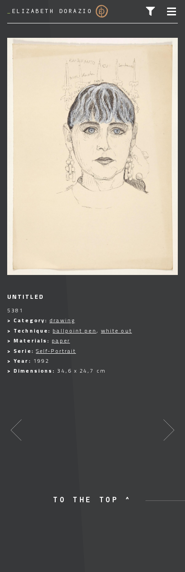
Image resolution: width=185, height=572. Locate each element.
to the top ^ (92, 499)
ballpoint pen (74, 330)
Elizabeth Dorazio (49, 11)
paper (61, 340)
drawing (62, 320)
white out (116, 330)
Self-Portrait (56, 351)
